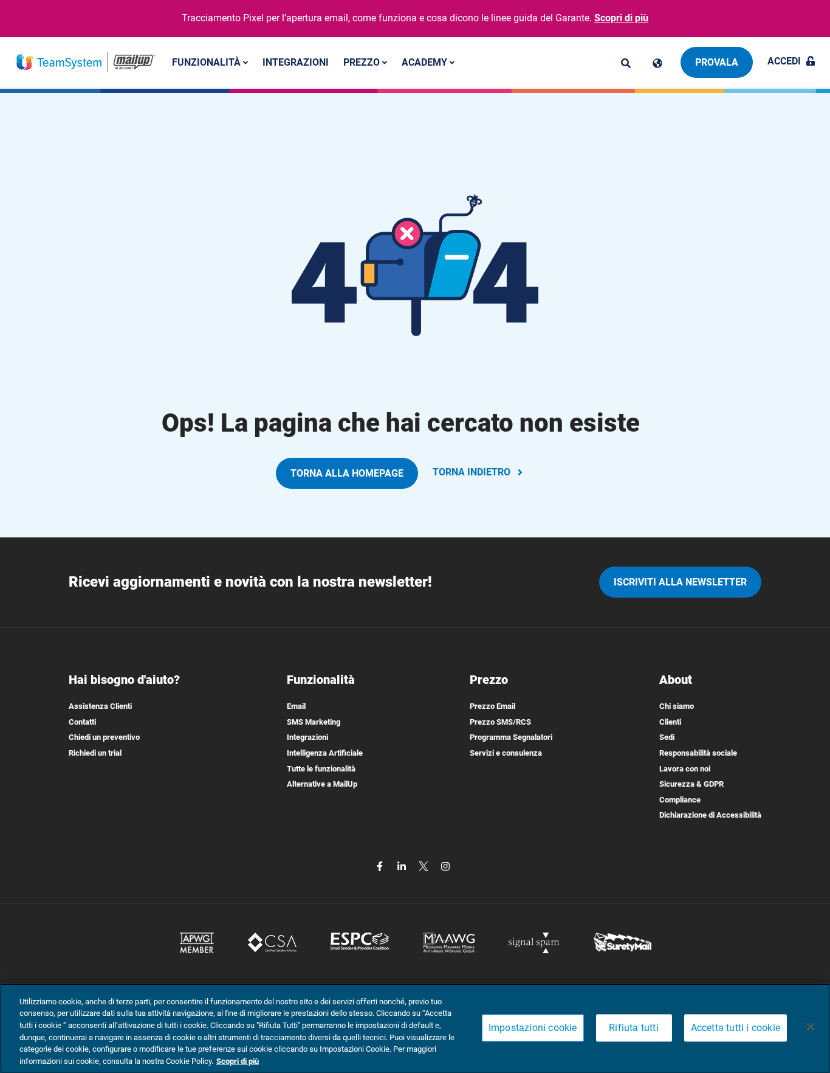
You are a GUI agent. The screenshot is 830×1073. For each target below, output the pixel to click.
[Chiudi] (810, 1026)
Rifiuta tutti (634, 1028)
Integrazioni (295, 61)
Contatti (82, 721)
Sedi (666, 737)
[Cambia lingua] (657, 63)
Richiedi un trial (95, 752)
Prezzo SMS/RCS (500, 721)
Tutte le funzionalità (321, 768)
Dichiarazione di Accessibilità (710, 814)
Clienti (670, 721)
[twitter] (425, 865)
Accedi (784, 61)
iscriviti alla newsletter (680, 582)
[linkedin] (403, 865)
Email (296, 706)
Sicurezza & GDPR (691, 783)
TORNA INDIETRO (471, 472)
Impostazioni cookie (533, 1028)
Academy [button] (426, 61)
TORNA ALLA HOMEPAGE (346, 473)
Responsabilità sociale (698, 752)
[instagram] (445, 865)
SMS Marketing (313, 721)
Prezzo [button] (362, 61)
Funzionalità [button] (207, 61)
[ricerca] (625, 63)
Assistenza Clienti (100, 706)
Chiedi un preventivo (104, 737)
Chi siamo (676, 706)
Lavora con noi (684, 768)
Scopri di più (621, 18)
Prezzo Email (492, 706)
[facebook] (381, 865)
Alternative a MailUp (322, 783)
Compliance (680, 799)
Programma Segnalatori (511, 737)
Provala (716, 62)
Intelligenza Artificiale (325, 752)
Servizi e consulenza (506, 752)
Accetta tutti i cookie (735, 1028)
